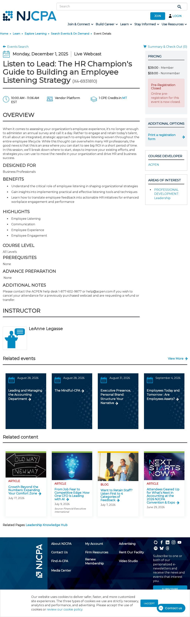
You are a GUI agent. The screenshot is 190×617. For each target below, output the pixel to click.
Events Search (17, 46)
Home (4, 33)
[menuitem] (80, 24)
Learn (16, 33)
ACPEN (153, 164)
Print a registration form (162, 137)
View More (176, 358)
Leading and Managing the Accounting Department (25, 395)
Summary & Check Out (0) (166, 46)
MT (124, 98)
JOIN (157, 16)
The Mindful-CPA (67, 390)
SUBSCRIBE (170, 589)
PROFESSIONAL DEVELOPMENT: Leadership (166, 194)
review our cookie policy (64, 609)
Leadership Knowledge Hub (47, 525)
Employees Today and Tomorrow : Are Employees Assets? (163, 395)
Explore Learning (36, 33)
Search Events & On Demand (70, 33)
